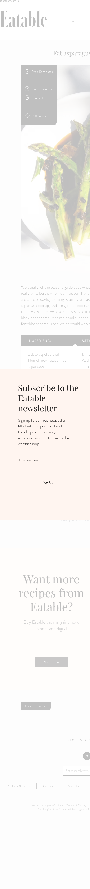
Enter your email (29, 460)
